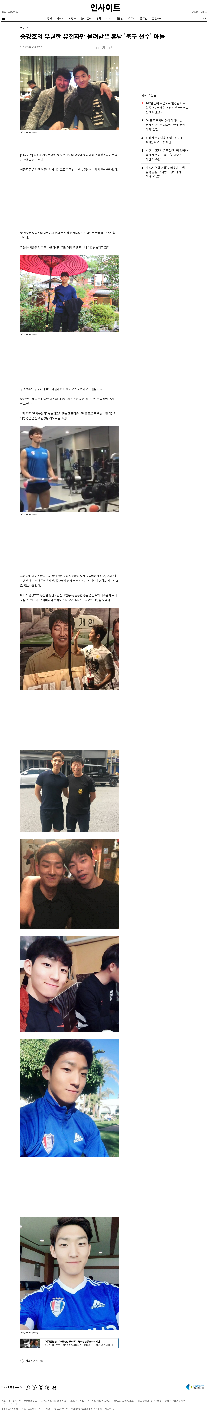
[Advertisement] (69, 201)
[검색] (204, 18)
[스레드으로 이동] (47, 1387)
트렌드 (72, 18)
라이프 (60, 18)
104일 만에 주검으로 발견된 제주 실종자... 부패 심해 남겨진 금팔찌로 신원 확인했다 (167, 107)
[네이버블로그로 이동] (54, 1387)
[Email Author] (41, 1360)
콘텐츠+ (156, 18)
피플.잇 (119, 18)
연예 (23, 28)
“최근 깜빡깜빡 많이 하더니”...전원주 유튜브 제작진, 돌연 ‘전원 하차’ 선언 (165, 124)
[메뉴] (3, 18)
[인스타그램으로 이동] (41, 1387)
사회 (108, 18)
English (195, 11)
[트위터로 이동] (34, 1387)
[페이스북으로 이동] (27, 1387)
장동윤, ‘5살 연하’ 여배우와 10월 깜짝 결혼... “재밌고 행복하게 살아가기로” (165, 171)
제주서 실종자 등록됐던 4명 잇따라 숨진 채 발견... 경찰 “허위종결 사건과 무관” (167, 154)
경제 (49, 18)
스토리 (131, 18)
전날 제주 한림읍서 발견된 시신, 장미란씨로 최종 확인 (165, 139)
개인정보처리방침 (9, 1408)
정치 (98, 18)
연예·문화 (86, 18)
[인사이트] (105, 7)
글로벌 (143, 18)
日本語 (204, 11)
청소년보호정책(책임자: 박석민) (36, 1408)
